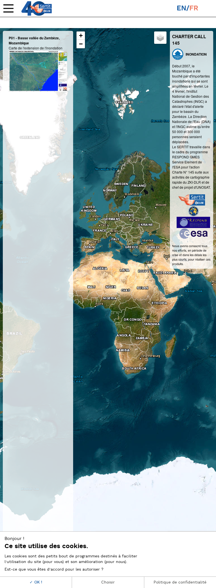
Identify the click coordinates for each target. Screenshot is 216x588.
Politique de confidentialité (180, 582)
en (181, 8)
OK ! (37, 582)
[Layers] (160, 37)
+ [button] (81, 35)
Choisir (108, 582)
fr (193, 8)
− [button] (81, 43)
